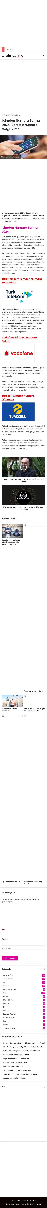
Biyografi (6, 1010)
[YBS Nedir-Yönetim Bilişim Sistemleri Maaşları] (34, 701)
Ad (3, 929)
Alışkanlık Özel (8, 975)
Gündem (6, 986)
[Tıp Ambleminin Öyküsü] (12, 797)
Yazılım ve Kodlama (10, 989)
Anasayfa (7, 115)
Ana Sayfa (25, 1204)
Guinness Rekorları (9, 1014)
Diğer (5, 993)
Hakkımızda (10, 1204)
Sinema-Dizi (7, 1003)
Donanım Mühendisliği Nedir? (33, 883)
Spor (4, 1021)
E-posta (5, 939)
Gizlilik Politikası (35, 1204)
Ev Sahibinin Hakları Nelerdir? (9, 710)
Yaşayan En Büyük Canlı (33, 691)
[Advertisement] (23, 23)
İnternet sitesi (6, 948)
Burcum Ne (9, 49)
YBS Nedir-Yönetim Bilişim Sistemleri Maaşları (34, 710)
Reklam (5, 996)
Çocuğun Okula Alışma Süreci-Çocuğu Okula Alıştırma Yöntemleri (11, 542)
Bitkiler (5, 1024)
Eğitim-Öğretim (8, 1000)
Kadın (5, 982)
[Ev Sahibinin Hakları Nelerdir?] (12, 701)
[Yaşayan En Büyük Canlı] (34, 606)
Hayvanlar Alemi (9, 1017)
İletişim (18, 1204)
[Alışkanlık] (14, 55)
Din (4, 1007)
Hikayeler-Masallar (9, 1028)
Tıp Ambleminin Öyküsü (11, 882)
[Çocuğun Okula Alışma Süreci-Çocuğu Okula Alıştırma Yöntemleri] (12, 531)
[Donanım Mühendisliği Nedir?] (34, 797)
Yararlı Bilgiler (16, 115)
